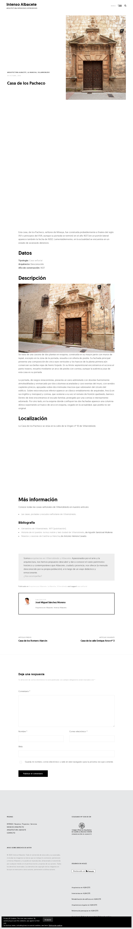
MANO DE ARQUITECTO (15, 827)
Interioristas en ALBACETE (81, 893)
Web (20, 746)
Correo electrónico (78, 731)
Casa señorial (35, 260)
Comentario (24, 691)
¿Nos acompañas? (33, 576)
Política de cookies (55, 925)
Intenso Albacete (21, 4)
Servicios (34, 824)
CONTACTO (11, 833)
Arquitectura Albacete (16, 72)
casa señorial (82, 586)
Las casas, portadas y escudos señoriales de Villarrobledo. (48, 514)
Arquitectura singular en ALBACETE (84, 905)
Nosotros (17, 824)
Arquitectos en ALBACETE (81, 887)
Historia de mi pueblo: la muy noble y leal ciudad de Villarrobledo (52, 532)
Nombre (22, 731)
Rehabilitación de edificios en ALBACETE (86, 899)
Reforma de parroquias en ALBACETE (85, 911)
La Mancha (32, 72)
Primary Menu (120, 5)
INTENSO (10, 824)
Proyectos (25, 824)
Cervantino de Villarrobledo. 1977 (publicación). (43, 528)
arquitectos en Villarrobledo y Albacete (51, 558)
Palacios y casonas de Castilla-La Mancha (40, 536)
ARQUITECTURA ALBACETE (16, 830)
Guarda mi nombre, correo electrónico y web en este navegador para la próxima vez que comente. (69, 762)
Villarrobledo (44, 72)
